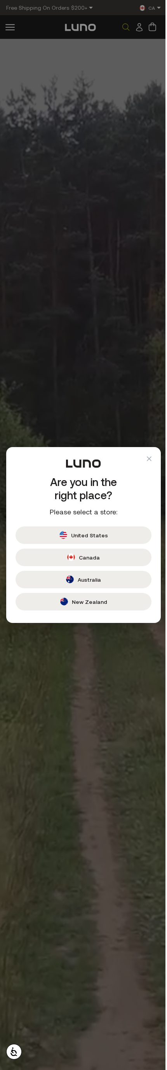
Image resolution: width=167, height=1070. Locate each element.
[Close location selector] (143, 458)
